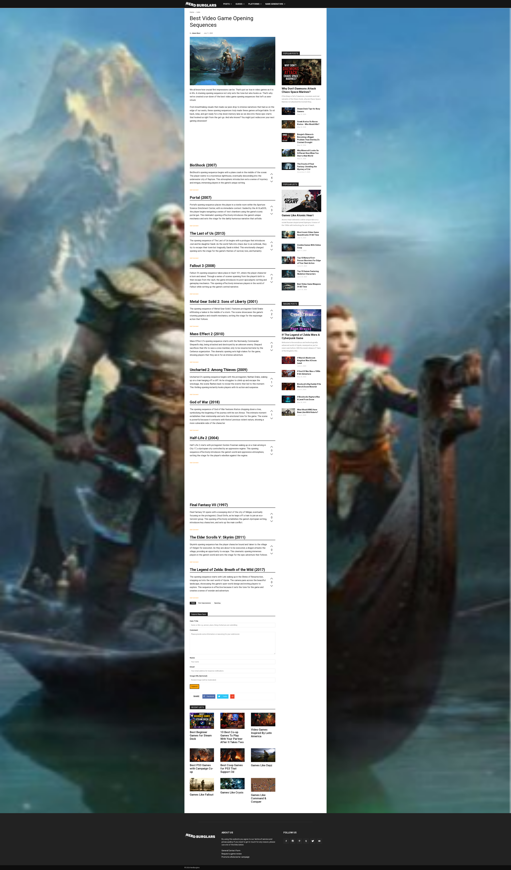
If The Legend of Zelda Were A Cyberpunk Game (301, 336)
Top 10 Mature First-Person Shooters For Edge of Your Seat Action (309, 260)
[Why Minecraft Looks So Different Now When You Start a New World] (288, 156)
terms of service (261, 839)
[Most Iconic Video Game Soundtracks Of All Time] (288, 238)
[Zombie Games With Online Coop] (288, 251)
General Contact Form (231, 850)
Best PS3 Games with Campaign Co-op (201, 768)
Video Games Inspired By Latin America (261, 733)
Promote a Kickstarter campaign (236, 857)
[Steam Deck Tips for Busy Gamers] (288, 114)
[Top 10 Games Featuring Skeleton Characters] (288, 277)
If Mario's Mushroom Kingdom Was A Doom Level (307, 360)
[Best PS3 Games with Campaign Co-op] (202, 755)
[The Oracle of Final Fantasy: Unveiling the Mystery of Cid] (288, 169)
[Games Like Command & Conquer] (263, 785)
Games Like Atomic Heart (298, 215)
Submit (194, 686)
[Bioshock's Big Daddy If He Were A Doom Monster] (288, 389)
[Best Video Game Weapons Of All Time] (288, 290)
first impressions (204, 603)
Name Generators (274, 4)
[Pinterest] (299, 841)
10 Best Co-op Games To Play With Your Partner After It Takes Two (232, 737)
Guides (239, 4)
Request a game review (232, 854)
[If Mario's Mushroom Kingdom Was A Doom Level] (288, 363)
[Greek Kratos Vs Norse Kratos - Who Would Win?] (288, 128)
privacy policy (227, 842)
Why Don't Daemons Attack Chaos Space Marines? (299, 90)
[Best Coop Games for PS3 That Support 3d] (232, 755)
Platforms (253, 4)
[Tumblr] (306, 841)
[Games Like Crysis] (232, 783)
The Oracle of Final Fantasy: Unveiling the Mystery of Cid (307, 166)
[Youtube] (319, 841)
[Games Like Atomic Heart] (301, 201)
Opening (217, 603)
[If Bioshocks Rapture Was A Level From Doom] (288, 402)
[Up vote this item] (272, 173)
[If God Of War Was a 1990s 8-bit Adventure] (288, 376)
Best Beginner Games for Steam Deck (201, 735)
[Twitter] (312, 841)
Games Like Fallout (201, 794)
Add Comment (194, 190)
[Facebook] (286, 841)
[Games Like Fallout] (202, 784)
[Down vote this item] (272, 181)
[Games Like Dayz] (263, 755)
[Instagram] (292, 841)
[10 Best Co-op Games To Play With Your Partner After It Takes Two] (232, 721)
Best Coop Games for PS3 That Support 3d (231, 768)
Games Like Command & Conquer (258, 798)
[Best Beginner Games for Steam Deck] (202, 721)
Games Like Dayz (261, 765)
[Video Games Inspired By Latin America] (263, 719)
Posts (226, 4)
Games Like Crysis (231, 792)
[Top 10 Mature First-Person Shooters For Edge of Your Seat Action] (288, 263)
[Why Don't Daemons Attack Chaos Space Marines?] (301, 72)
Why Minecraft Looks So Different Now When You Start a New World (308, 153)
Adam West (196, 33)
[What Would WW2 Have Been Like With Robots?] (288, 415)
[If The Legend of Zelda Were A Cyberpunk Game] (301, 320)
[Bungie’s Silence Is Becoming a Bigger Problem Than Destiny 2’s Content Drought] (288, 141)
